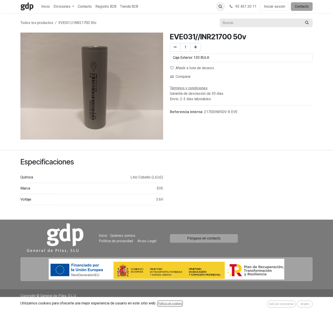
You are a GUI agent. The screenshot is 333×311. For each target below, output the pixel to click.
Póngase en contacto (204, 238)
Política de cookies (170, 303)
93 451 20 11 (245, 6)
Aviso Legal (147, 241)
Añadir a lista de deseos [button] (195, 68)
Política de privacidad (116, 241)
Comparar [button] (183, 76)
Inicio (103, 235)
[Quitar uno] (175, 47)
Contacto (302, 6)
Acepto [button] (304, 304)
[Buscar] (307, 23)
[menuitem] (45, 6)
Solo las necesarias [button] (281, 304)
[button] (220, 6)
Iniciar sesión (274, 6)
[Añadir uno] (195, 47)
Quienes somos (122, 235)
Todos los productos (36, 23)
